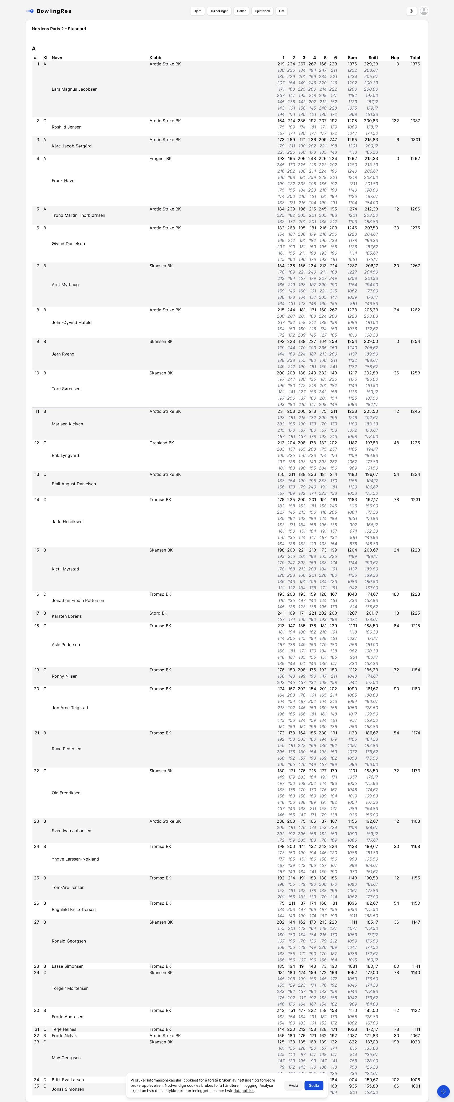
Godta (314, 1085)
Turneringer (219, 11)
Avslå (293, 1085)
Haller (241, 11)
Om (281, 11)
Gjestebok (262, 11)
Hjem (198, 11)
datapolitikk (244, 1090)
